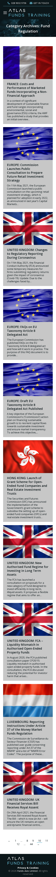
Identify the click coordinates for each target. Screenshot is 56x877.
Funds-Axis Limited (27, 870)
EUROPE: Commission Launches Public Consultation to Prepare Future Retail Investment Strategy (25, 172)
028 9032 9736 (18, 3)
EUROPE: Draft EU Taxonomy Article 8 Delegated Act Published (25, 405)
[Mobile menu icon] (5, 13)
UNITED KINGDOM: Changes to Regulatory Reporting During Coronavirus (27, 254)
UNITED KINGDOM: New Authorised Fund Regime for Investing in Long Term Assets (27, 569)
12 (18, 844)
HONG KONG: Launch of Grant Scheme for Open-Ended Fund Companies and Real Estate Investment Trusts (27, 486)
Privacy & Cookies (28, 867)
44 (31, 844)
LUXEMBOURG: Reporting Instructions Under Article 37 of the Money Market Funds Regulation (26, 727)
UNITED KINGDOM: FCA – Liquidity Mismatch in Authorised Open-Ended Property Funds (25, 646)
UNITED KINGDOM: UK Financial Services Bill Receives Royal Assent (23, 803)
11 (46, 840)
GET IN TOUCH (41, 3)
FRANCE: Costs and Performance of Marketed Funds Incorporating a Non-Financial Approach (27, 90)
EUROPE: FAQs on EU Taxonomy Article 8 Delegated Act (22, 331)
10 (39, 840)
